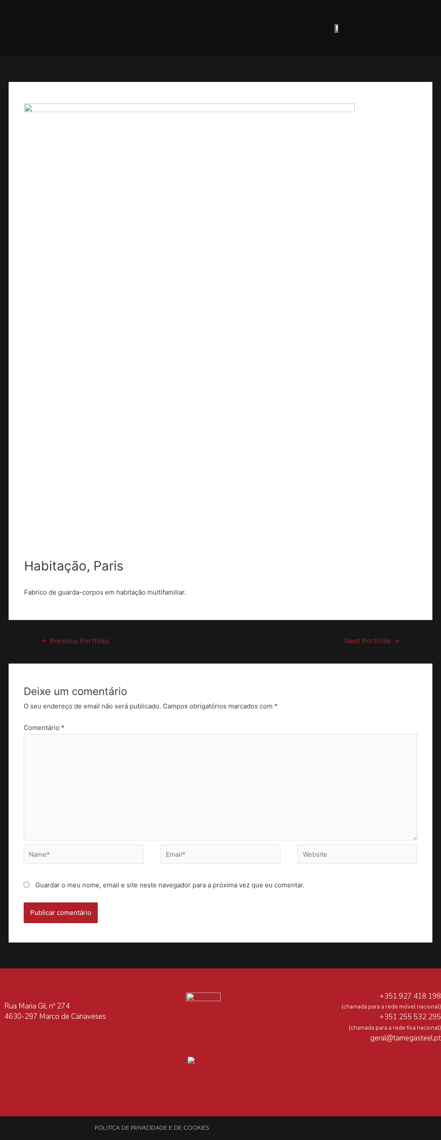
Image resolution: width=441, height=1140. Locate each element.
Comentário (44, 727)
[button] (141, 28)
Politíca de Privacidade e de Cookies (152, 1128)
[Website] (357, 856)
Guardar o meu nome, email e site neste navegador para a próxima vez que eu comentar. (169, 885)
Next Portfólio (372, 641)
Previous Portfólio (75, 641)
